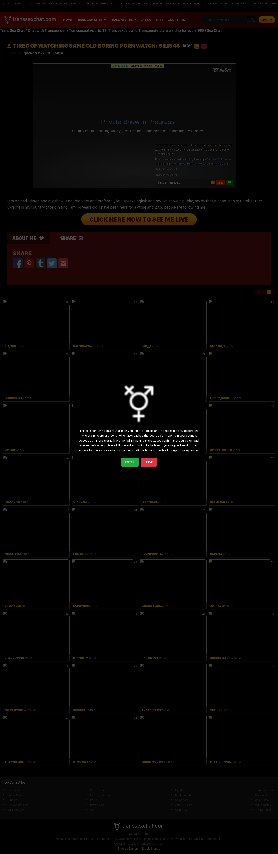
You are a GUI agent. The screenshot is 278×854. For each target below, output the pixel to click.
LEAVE (149, 462)
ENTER (130, 462)
